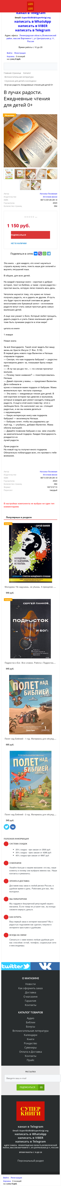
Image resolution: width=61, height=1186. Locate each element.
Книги (30, 1039)
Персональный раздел (31, 1160)
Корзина (10, 56)
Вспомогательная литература (30, 1030)
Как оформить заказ (30, 988)
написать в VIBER (33, 26)
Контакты (30, 1005)
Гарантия (30, 1000)
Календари (30, 1035)
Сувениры (30, 1047)
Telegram (38, 13)
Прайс (30, 1060)
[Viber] (40, 253)
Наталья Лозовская (48, 193)
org (49, 17)
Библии (30, 1022)
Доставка (30, 992)
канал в (23, 13)
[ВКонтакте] (36, 253)
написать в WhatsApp (32, 21)
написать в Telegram (32, 30)
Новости (30, 984)
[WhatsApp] (44, 253)
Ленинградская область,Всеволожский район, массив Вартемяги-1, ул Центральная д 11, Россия (31, 38)
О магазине (30, 996)
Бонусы (30, 1026)
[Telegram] (49, 253)
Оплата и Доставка (30, 1051)
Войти (10, 53)
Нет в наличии (19, 243)
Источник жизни (50, 196)
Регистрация (20, 53)
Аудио (30, 1018)
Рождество (30, 1043)
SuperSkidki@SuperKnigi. (34, 17)
